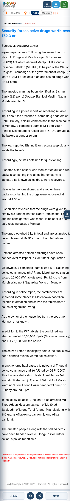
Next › (56, 496)
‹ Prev (13, 496)
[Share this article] (39, 496)
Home (19, 23)
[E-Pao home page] (30, 496)
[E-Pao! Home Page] (9, 4)
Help (7, 483)
